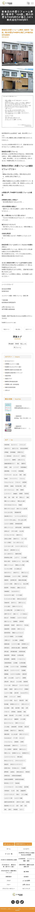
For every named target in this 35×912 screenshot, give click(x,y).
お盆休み (12, 772)
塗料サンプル (7, 753)
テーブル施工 (19, 595)
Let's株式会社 (7, 775)
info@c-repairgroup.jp (9, 309)
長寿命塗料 (13, 726)
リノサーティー (7, 493)
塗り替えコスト (15, 768)
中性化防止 (12, 587)
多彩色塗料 (6, 625)
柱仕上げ (6, 617)
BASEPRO (14, 459)
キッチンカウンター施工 (9, 599)
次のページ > (29, 329)
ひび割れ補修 (22, 662)
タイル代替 (10, 677)
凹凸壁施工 (12, 617)
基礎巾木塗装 (18, 553)
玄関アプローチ (7, 614)
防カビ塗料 (25, 583)
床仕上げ (6, 550)
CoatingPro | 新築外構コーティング (13, 373)
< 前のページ (6, 329)
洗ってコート (14, 444)
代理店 (5, 467)
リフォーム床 (7, 685)
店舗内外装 (6, 602)
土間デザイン (7, 448)
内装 (13, 497)
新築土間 (21, 700)
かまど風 (21, 531)
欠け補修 (6, 666)
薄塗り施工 (19, 756)
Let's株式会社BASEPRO (8, 779)
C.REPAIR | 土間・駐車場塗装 (12, 384)
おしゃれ (15, 474)
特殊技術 (16, 809)
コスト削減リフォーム (19, 610)
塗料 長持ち (6, 647)
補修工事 (6, 670)
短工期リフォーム (16, 561)
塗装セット (22, 497)
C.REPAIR (20, 493)
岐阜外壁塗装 (7, 632)
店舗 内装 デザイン (8, 516)
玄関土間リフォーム (14, 550)
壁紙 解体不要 (18, 512)
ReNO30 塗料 (24, 647)
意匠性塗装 (24, 576)
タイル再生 (6, 726)
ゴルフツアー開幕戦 (8, 636)
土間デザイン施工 (20, 802)
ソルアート (16, 557)
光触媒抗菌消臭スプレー (9, 463)
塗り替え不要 (18, 486)
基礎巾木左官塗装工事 (9, 802)
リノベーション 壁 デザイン (21, 516)
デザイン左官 (14, 531)
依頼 (5, 809)
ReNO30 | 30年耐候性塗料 (11, 381)
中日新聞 (23, 768)
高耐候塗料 (6, 629)
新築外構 (26, 681)
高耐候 (11, 486)
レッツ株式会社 (7, 456)
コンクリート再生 (16, 576)
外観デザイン (13, 730)
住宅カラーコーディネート (16, 764)
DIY (16, 497)
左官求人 (23, 456)
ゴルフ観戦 (14, 640)
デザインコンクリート (20, 760)
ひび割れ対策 (20, 655)
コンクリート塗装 (8, 583)
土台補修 (15, 662)
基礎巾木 (23, 463)
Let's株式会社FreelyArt (19, 779)
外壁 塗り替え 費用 (16, 647)
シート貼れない (23, 614)
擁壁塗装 (15, 749)
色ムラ (15, 700)
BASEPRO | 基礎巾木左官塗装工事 (13, 370)
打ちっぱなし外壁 (22, 520)
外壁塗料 (24, 482)
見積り (9, 809)
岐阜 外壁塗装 (26, 527)
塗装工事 (27, 726)
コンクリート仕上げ (22, 617)
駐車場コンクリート (14, 704)
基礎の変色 (6, 734)
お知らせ (7, 390)
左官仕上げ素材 (7, 538)
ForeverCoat (17, 783)
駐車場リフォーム (16, 753)
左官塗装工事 (13, 580)
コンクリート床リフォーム (21, 546)
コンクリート (7, 459)
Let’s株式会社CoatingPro (16, 775)
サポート (22, 809)
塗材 (5, 677)
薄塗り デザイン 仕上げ (9, 508)
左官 (17, 805)
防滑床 (5, 696)
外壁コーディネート (23, 734)
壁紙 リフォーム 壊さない (10, 501)
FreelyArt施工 (6, 591)
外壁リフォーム (21, 629)
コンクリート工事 (8, 798)
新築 (25, 474)
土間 (27, 708)
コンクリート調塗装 (8, 523)
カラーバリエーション (9, 489)
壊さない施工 (7, 561)
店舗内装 (16, 741)
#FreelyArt (11, 344)
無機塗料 (16, 719)
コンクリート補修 (8, 693)
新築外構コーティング (9, 805)
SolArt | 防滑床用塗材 (10, 387)
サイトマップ (26, 888)
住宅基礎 (6, 730)
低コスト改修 (25, 561)
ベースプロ (13, 471)
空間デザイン (15, 745)
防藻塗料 (6, 587)
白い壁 (12, 790)
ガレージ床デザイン (8, 553)
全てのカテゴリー (9, 361)
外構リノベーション (19, 723)
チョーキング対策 (8, 568)
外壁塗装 (6, 486)
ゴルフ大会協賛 (18, 636)
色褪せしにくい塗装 (19, 565)
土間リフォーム (21, 459)
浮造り (17, 794)
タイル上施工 (7, 606)
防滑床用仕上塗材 (8, 557)
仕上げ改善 (6, 708)
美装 (27, 700)
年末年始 (27, 493)
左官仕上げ (6, 531)
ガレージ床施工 (7, 542)
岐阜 (21, 805)
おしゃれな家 (14, 734)
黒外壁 (12, 625)
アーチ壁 (15, 738)
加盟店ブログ (8, 378)
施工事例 (17, 708)
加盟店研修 (8, 375)
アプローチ (17, 482)
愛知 (5, 497)
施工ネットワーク (18, 689)
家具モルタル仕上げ (21, 599)
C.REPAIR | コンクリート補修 (12, 364)
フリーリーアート (14, 478)
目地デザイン (16, 572)
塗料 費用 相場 (14, 651)
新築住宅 (6, 764)
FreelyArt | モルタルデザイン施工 (9, 322)
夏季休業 (6, 772)
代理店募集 (20, 471)
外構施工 (27, 689)
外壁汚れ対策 (18, 527)
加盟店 (5, 689)
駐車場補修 (12, 452)
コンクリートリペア (14, 670)
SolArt (28, 497)
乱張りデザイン (7, 572)
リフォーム (22, 478)
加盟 (12, 708)
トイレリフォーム (8, 741)
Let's (9, 497)
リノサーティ (23, 745)
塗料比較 (13, 655)
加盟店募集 (6, 471)
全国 (10, 467)
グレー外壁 (26, 715)
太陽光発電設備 (7, 662)
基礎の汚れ (20, 730)
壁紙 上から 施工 (21, 501)
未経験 (5, 715)
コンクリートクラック (9, 794)
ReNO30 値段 (6, 644)
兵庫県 (21, 741)
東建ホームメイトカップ (17, 632)
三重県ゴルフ (7, 640)
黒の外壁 (11, 715)
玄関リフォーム (21, 602)
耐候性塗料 (6, 655)
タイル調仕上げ (17, 568)
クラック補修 (24, 794)
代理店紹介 (6, 790)
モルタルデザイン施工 (9, 595)
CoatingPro (15, 493)
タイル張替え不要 (8, 610)
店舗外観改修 (7, 576)
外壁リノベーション (8, 527)
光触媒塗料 (23, 790)
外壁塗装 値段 (22, 651)
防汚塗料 (20, 726)
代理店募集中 (24, 467)
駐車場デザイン (25, 753)
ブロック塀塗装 (7, 749)
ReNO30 (21, 489)
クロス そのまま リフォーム (10, 505)
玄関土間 (24, 674)
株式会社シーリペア (8, 783)
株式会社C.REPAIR (24, 448)
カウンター (21, 738)
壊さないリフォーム (8, 760)
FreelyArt (5, 478)
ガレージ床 (23, 538)
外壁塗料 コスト (25, 644)
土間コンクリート (25, 704)
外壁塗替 (21, 621)
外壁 (25, 486)
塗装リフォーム (24, 572)
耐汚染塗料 (6, 659)
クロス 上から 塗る (8, 512)
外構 (20, 474)
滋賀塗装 (13, 659)
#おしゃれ (23, 344)
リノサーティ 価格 (16, 644)
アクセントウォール (8, 482)
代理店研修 (6, 444)
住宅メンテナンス (8, 719)
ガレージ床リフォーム (18, 542)
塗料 (17, 489)
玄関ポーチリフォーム (17, 606)
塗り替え (27, 625)
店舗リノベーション (8, 565)
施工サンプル (15, 448)
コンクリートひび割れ (15, 674)
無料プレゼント (22, 749)
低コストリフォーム (8, 723)
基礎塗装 (6, 580)
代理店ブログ (20, 452)
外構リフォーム (17, 583)
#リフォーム (17, 347)
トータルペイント (21, 659)
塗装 (17, 790)
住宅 (26, 805)
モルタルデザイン (15, 591)
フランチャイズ (7, 474)
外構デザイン (19, 535)
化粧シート (15, 614)
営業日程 (28, 772)
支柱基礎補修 (23, 666)
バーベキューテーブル (9, 535)
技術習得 (19, 711)
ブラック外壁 (18, 715)
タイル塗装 (22, 719)
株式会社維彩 (7, 745)
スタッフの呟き (18, 787)
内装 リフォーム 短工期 (22, 508)
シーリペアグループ (8, 787)
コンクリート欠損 (14, 666)
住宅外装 (13, 629)
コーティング (22, 444)
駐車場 (27, 802)
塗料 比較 (6, 651)
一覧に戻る (17, 329)
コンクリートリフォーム (9, 756)
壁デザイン (13, 602)
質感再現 (15, 621)
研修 (25, 711)
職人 (18, 463)
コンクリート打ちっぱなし (10, 520)
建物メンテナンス (21, 587)
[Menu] (32, 3)
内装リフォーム (7, 621)
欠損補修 (23, 670)
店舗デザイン (16, 538)
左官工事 (16, 693)
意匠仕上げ (14, 685)
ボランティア (16, 456)
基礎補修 (6, 674)
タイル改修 (23, 557)
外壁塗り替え (7, 768)
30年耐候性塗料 (18, 523)
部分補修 (6, 704)
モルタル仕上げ (7, 738)
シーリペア (16, 467)
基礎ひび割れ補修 (22, 580)
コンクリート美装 (8, 700)
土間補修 (6, 452)
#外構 (17, 344)
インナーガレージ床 (8, 546)
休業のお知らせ (20, 772)
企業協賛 (21, 640)
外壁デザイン (19, 625)
